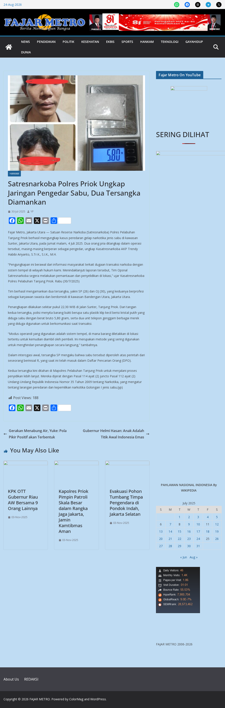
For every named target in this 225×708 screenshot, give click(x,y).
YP (32, 211)
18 (207, 531)
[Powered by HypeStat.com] (178, 570)
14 (170, 531)
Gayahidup (194, 42)
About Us (11, 679)
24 (198, 539)
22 (179, 539)
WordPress (98, 699)
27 (161, 546)
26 (217, 539)
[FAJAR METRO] (8, 47)
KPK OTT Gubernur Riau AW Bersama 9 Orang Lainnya (23, 499)
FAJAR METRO (39, 699)
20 (161, 539)
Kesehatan (90, 42)
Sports (127, 42)
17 (198, 531)
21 (170, 539)
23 (189, 539)
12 (217, 524)
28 (170, 546)
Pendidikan (46, 42)
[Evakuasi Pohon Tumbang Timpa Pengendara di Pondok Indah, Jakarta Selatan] (127, 463)
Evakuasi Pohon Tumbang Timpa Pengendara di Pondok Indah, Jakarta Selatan (126, 502)
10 (198, 524)
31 (198, 546)
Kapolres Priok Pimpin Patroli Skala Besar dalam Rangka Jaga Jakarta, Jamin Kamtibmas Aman (73, 511)
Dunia (26, 52)
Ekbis (110, 42)
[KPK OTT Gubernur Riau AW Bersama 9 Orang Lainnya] (26, 463)
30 (189, 546)
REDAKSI (31, 679)
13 (161, 531)
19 (217, 531)
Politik (68, 42)
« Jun (183, 557)
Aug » (194, 557)
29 (179, 546)
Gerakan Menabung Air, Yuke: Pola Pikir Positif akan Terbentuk (38, 433)
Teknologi (169, 42)
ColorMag (76, 699)
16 (189, 531)
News (25, 42)
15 (179, 531)
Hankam (147, 42)
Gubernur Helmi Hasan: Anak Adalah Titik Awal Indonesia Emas (113, 433)
